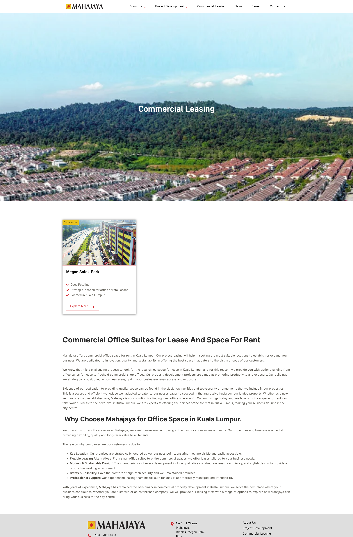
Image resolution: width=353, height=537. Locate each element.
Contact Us (277, 6)
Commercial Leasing (211, 6)
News (238, 6)
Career (256, 6)
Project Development (169, 6)
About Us (136, 6)
